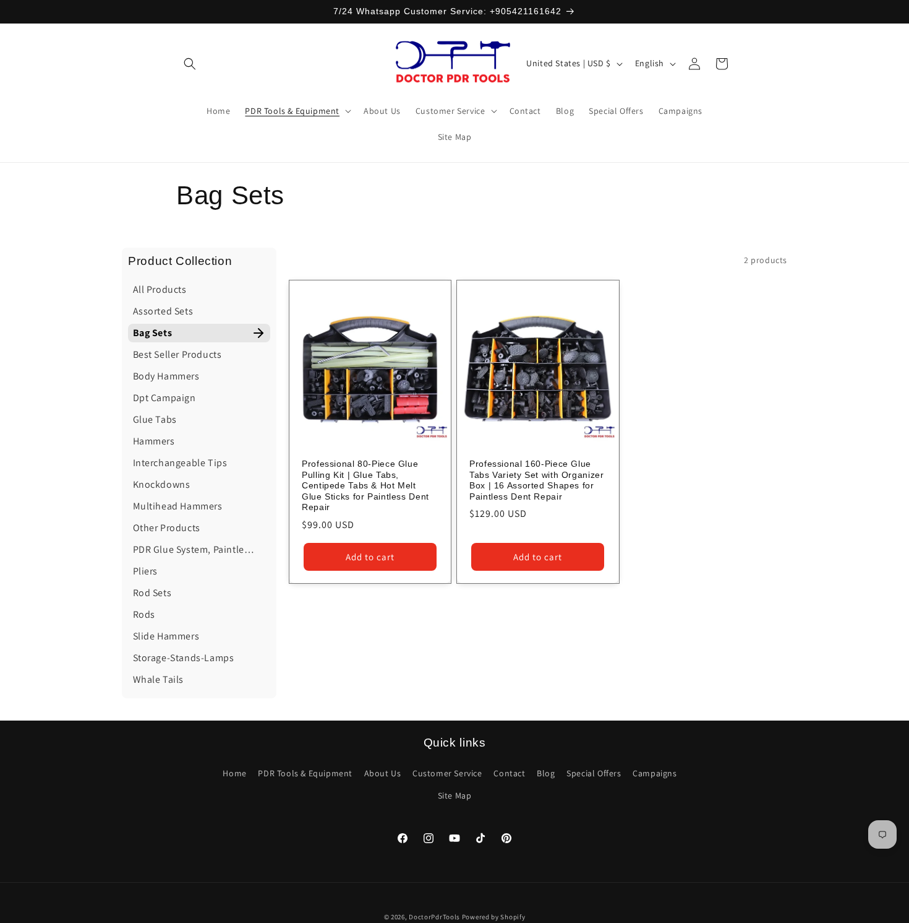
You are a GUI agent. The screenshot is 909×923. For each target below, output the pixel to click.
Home (234, 773)
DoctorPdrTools (434, 916)
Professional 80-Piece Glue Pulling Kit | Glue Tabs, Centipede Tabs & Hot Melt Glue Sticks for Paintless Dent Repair (365, 485)
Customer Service (447, 773)
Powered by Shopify (494, 916)
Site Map (455, 794)
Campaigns (654, 773)
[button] (189, 63)
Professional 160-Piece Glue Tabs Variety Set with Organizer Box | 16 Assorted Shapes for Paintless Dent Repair (536, 480)
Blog (546, 773)
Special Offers (593, 773)
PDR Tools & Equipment (305, 773)
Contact (509, 773)
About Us (382, 773)
